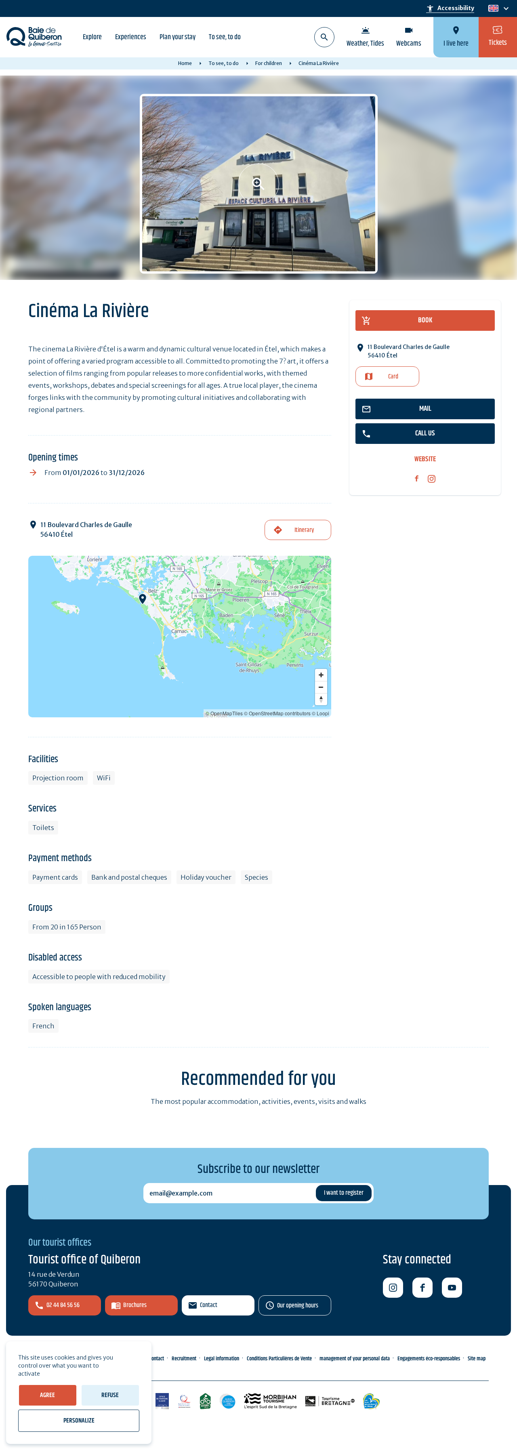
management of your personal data (354, 1358)
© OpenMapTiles (224, 713)
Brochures (135, 1305)
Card (393, 377)
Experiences (130, 37)
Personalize (79, 1421)
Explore (92, 37)
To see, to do (225, 37)
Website (425, 459)
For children (268, 63)
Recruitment (184, 1358)
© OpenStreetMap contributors (277, 713)
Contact (208, 1305)
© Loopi (320, 713)
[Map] (179, 636)
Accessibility (450, 8)
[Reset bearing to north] (321, 699)
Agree (47, 1395)
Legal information (221, 1358)
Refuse (110, 1395)
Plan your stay (177, 37)
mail (425, 408)
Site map (476, 1358)
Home (185, 63)
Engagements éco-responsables (428, 1358)
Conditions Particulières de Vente (279, 1358)
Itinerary (304, 530)
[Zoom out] (321, 687)
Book (425, 320)
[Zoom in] (321, 675)
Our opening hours (297, 1306)
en (493, 8)
